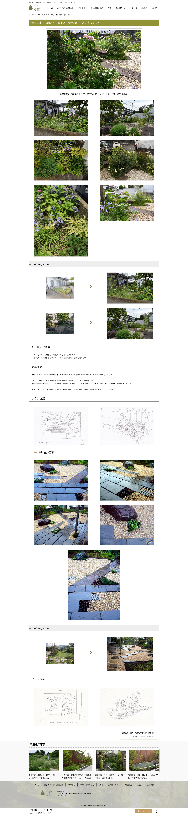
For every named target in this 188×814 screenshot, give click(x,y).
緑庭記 (144, 8)
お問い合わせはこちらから (143, 736)
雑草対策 (133, 8)
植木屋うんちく (120, 8)
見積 (109, 8)
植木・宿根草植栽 (96, 8)
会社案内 (154, 8)
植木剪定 (82, 8)
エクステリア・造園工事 (65, 8)
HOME (36, 785)
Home (52, 8)
